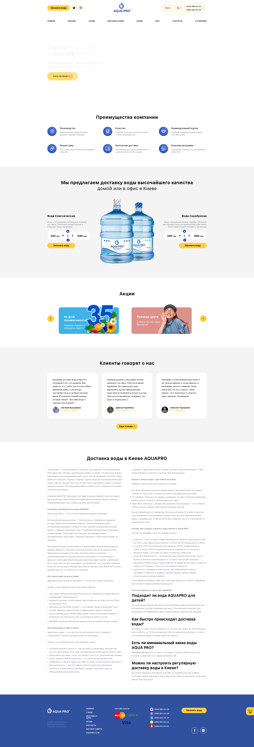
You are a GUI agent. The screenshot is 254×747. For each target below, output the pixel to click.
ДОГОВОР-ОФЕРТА (94, 729)
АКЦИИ (89, 722)
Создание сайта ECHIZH (57, 727)
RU (178, 8)
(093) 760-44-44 (161, 722)
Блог (157, 21)
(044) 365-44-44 (194, 6)
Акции (140, 21)
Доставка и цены (116, 21)
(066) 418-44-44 (161, 726)
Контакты (177, 21)
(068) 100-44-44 (193, 10)
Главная (51, 21)
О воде (92, 21)
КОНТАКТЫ (91, 725)
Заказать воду (61, 245)
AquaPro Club (92, 733)
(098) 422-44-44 (161, 718)
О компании (201, 21)
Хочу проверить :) (62, 76)
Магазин (72, 21)
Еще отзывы (126, 426)
